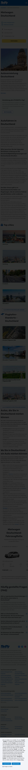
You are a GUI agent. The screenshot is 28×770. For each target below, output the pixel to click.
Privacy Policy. (20, 759)
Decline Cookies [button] (16, 763)
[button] (7, 766)
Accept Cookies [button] (7, 763)
